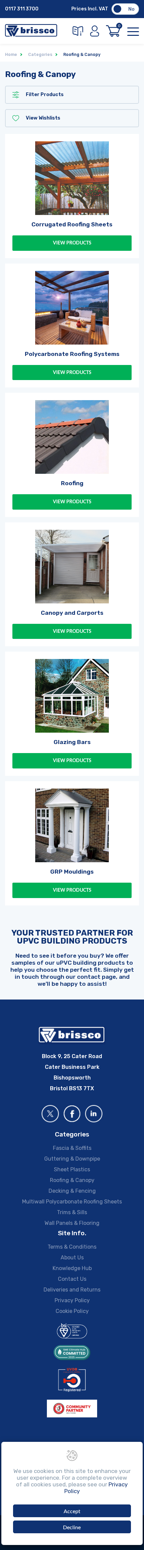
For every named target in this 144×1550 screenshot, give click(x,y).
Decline (72, 1527)
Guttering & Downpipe (72, 1159)
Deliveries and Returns (72, 1289)
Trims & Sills (72, 1212)
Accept (72, 1511)
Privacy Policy (72, 1300)
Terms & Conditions (72, 1247)
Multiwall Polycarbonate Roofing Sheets (72, 1201)
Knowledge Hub (72, 1268)
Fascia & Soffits (72, 1148)
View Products (72, 242)
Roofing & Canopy (72, 1180)
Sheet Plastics (72, 1169)
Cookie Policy (72, 1311)
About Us (72, 1257)
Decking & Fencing (72, 1191)
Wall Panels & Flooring (72, 1223)
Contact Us (72, 1279)
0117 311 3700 (22, 9)
